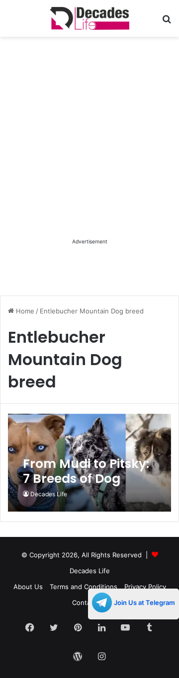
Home (24, 311)
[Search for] (167, 22)
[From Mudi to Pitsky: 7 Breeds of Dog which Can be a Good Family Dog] (89, 463)
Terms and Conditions (83, 587)
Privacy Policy (145, 587)
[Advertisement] (89, 146)
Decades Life (48, 494)
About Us (28, 587)
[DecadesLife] (89, 18)
